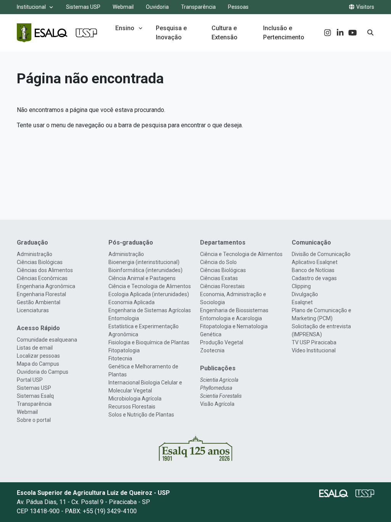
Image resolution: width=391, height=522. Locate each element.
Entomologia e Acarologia (231, 318)
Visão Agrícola (217, 404)
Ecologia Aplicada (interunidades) (148, 294)
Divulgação (305, 294)
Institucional (31, 7)
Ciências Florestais (222, 286)
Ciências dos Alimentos (45, 270)
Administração (34, 254)
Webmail (123, 7)
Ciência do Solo (218, 262)
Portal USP (30, 380)
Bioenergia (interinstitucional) (143, 262)
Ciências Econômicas (42, 278)
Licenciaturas (33, 310)
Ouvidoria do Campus (42, 372)
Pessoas (238, 7)
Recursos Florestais (131, 407)
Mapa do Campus (38, 364)
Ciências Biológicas (40, 262)
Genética (210, 334)
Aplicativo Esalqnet (315, 262)
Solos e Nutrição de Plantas (141, 415)
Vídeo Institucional (314, 350)
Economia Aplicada (131, 302)
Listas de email (35, 348)
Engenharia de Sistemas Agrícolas (149, 310)
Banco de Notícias (313, 270)
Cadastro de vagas (314, 278)
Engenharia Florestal (41, 294)
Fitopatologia (124, 350)
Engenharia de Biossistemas (234, 310)
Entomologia (123, 318)
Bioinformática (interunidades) (145, 270)
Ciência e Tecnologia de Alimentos (149, 286)
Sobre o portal (34, 420)
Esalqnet (302, 302)
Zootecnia (212, 350)
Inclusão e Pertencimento (283, 32)
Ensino (124, 28)
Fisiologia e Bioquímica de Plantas (148, 342)
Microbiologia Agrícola (135, 399)
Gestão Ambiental (38, 302)
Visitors (364, 7)
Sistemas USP (83, 7)
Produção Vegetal (221, 342)
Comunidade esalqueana (47, 340)
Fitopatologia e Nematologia (234, 326)
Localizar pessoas (38, 356)
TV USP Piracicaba (314, 342)
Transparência (198, 7)
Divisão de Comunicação (321, 254)
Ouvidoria (157, 7)
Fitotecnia (120, 358)
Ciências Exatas (219, 278)
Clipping (301, 286)
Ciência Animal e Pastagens (142, 278)
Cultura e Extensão (225, 32)
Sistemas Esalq (35, 396)
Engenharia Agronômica (46, 286)
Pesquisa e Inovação (171, 32)
